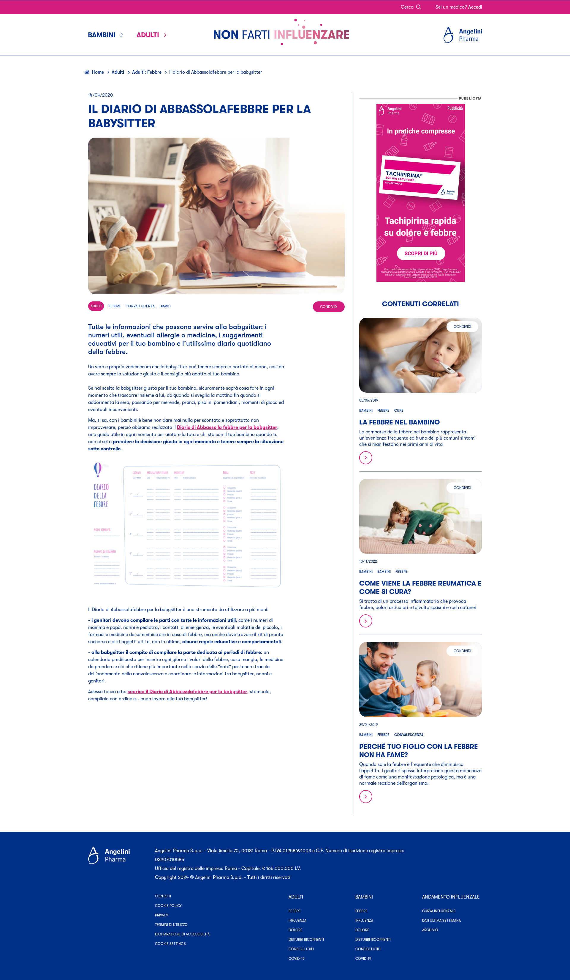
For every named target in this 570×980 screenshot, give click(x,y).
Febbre (115, 306)
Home (98, 72)
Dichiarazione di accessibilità (182, 934)
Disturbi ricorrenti (306, 939)
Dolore (296, 930)
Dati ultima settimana (441, 920)
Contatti (163, 896)
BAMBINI (364, 897)
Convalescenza (140, 306)
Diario (165, 306)
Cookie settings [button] (170, 944)
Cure (398, 410)
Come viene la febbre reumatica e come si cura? (420, 587)
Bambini (366, 410)
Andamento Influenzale (451, 897)
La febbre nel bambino (399, 422)
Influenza (297, 920)
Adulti (118, 72)
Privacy (161, 915)
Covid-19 (297, 959)
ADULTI (296, 897)
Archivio (430, 930)
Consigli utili (301, 949)
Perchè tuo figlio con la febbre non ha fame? (418, 751)
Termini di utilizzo (171, 925)
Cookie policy (168, 906)
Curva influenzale (439, 911)
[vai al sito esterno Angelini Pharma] (118, 864)
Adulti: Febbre (147, 72)
